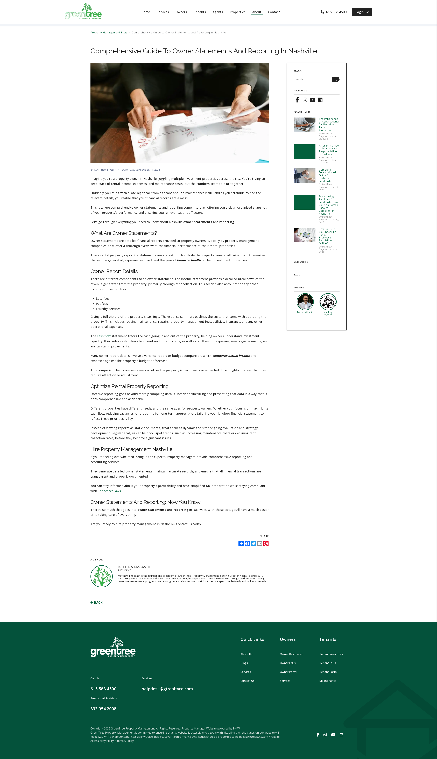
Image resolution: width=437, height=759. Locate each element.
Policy (130, 741)
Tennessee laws (109, 491)
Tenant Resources (331, 654)
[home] (83, 12)
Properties (237, 12)
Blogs (244, 663)
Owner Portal (288, 672)
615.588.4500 (336, 12)
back (97, 602)
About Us (246, 654)
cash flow (104, 336)
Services (163, 12)
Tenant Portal (328, 672)
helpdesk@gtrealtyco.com (167, 688)
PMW (236, 728)
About (256, 12)
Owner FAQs (288, 663)
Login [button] (359, 12)
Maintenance (327, 681)
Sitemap (120, 741)
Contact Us (248, 681)
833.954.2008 (103, 708)
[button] (297, 99)
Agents (218, 12)
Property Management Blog (108, 32)
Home (145, 12)
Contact (274, 12)
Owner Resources (291, 654)
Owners (181, 12)
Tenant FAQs (327, 663)
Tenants (200, 12)
